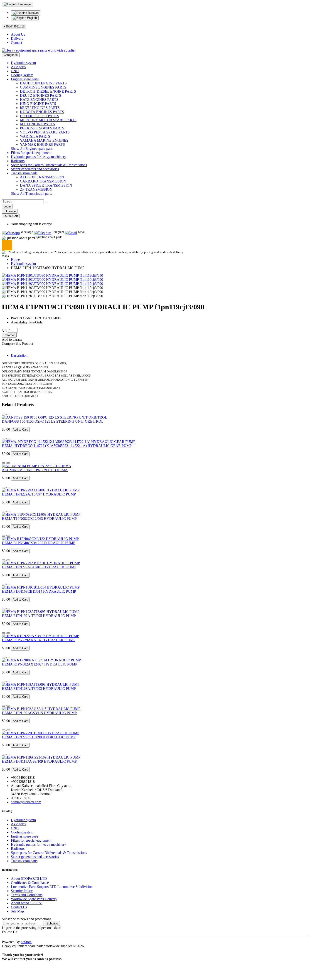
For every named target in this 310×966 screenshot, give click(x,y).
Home (15, 259)
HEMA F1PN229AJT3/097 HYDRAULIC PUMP (39, 494)
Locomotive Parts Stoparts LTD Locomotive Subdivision (52, 887)
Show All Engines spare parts (32, 148)
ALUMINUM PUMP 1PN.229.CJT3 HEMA (35, 470)
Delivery (17, 38)
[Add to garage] (3, 414)
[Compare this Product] (8, 414)
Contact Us (19, 907)
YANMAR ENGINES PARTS (42, 144)
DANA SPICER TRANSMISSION (46, 185)
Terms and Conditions (26, 895)
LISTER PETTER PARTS (39, 116)
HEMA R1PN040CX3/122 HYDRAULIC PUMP (38, 543)
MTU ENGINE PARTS (37, 124)
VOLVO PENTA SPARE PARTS (45, 132)
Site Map (17, 911)
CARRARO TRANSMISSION (43, 181)
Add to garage (12, 339)
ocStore (26, 942)
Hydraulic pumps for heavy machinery (38, 157)
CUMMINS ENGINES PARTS (43, 87)
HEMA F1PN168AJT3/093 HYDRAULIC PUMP (39, 688)
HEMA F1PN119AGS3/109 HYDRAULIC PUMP (39, 761)
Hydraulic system (23, 63)
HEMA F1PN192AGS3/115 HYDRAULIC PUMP (39, 713)
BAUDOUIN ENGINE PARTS (43, 83)
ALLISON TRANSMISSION (42, 177)
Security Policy (22, 891)
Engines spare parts (25, 79)
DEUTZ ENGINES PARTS (40, 95)
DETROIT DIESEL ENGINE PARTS (48, 91)
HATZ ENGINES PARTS (39, 99)
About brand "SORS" (26, 903)
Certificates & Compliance (30, 883)
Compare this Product (17, 343)
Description (19, 355)
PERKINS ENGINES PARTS (42, 128)
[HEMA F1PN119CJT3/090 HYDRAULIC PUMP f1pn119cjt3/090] (52, 275)
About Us (18, 34)
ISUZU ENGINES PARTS (40, 108)
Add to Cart (20, 429)
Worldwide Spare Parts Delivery (34, 899)
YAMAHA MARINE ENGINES (44, 140)
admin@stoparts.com (26, 802)
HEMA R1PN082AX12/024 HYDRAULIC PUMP (39, 664)
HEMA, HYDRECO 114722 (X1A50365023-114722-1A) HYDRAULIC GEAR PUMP (67, 446)
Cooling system (22, 75)
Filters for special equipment (31, 153)
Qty (4, 330)
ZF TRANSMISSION (36, 189)
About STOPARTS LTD (29, 878)
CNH (15, 71)
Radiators (18, 161)
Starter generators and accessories (35, 169)
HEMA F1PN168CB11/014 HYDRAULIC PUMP (39, 591)
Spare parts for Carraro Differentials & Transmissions (49, 165)
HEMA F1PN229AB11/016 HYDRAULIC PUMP (39, 567)
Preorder (9, 335)
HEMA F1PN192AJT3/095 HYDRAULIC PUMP (39, 616)
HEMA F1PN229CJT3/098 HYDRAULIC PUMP (39, 737)
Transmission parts (24, 173)
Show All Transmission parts (31, 193)
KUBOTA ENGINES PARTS (42, 112)
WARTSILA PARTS (35, 136)
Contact (16, 42)
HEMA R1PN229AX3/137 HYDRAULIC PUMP (38, 640)
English (31, 18)
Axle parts (18, 67)
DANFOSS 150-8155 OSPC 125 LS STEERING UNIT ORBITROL (52, 421)
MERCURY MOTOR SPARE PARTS (48, 120)
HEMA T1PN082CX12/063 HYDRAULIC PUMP (39, 518)
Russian (33, 13)
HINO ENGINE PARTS (38, 104)
